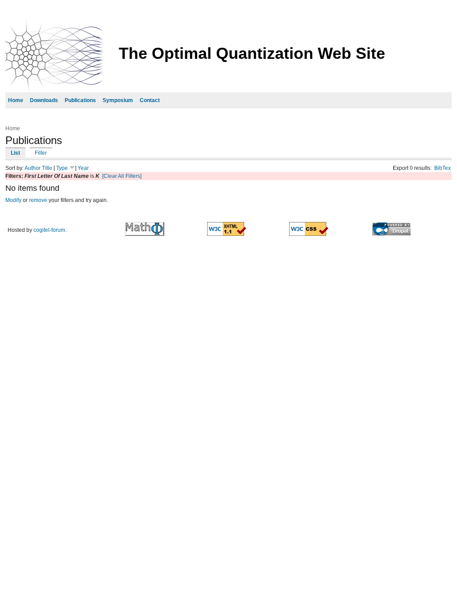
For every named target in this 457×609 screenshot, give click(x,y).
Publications (80, 100)
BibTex (442, 168)
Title (47, 168)
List (15, 153)
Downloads (44, 100)
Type (62, 168)
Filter (41, 153)
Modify (13, 200)
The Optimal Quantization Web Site (252, 53)
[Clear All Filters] (121, 176)
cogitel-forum (49, 230)
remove (38, 200)
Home (15, 100)
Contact (150, 100)
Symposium (118, 100)
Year (83, 168)
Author (33, 168)
